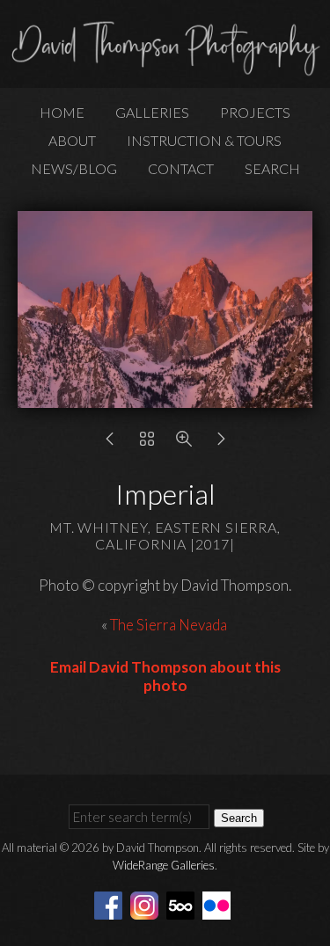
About (72, 140)
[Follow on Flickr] (219, 903)
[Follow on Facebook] (111, 903)
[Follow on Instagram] (147, 903)
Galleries (152, 112)
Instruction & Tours (204, 140)
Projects (255, 112)
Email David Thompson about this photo (165, 676)
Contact (181, 168)
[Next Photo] (221, 442)
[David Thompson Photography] (165, 68)
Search (272, 168)
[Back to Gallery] (147, 442)
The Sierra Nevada (170, 624)
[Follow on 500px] (183, 903)
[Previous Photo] (110, 442)
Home (62, 112)
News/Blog (74, 168)
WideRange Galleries (164, 865)
